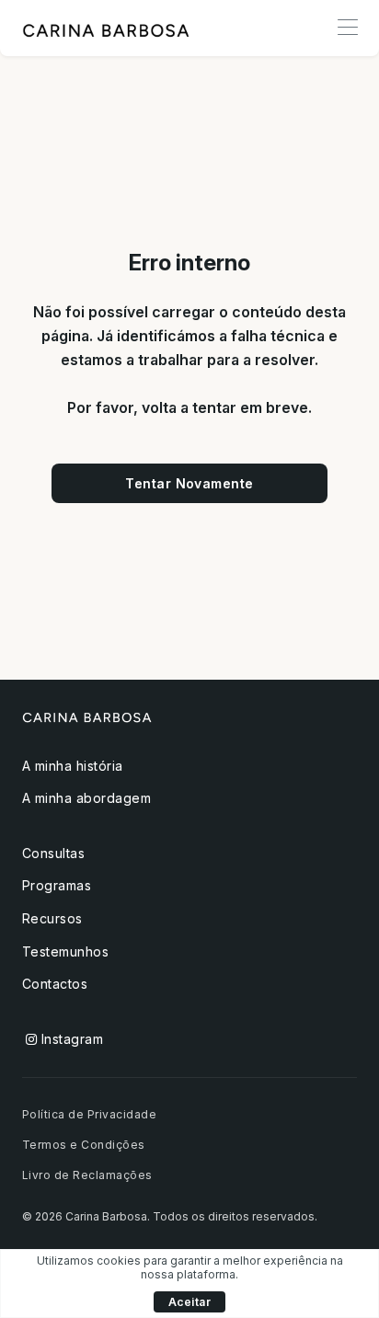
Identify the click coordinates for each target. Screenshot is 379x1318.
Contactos (54, 983)
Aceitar (189, 1302)
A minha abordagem (86, 798)
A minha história (72, 766)
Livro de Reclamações (87, 1175)
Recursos (52, 918)
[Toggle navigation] (347, 28)
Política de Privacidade (89, 1114)
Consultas (53, 853)
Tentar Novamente (189, 483)
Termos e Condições (83, 1145)
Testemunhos (65, 951)
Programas (56, 885)
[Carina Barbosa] (106, 28)
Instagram (70, 1039)
